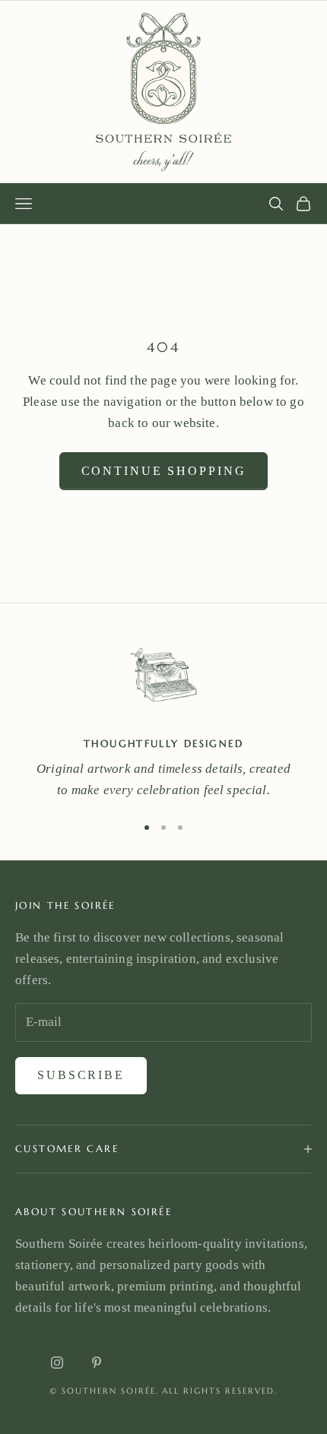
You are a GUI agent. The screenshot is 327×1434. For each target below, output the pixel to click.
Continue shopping (163, 470)
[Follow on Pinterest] (96, 1362)
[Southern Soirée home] (163, 92)
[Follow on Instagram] (57, 1362)
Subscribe (81, 1074)
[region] (163, 718)
